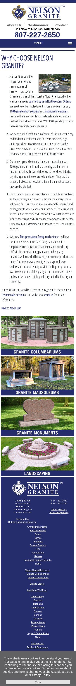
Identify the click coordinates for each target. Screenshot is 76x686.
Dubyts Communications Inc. (22, 522)
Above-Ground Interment (37, 570)
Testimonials (38, 25)
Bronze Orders (37, 584)
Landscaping (37, 596)
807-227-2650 (37, 35)
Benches (38, 600)
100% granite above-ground (24, 111)
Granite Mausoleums (38, 577)
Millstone (38, 618)
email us (48, 295)
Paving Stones (38, 622)
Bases (38, 534)
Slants (38, 563)
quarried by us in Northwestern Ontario (50, 101)
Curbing (38, 615)
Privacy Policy (40, 675)
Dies (38, 549)
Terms (54, 509)
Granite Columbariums (38, 574)
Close (38, 682)
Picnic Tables (38, 626)
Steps (38, 637)
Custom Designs (38, 545)
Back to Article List (11, 308)
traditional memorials (56, 111)
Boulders (38, 541)
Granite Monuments (37, 527)
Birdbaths (38, 604)
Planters (38, 629)
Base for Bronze (38, 530)
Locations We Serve (37, 590)
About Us (14, 25)
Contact (61, 25)
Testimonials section (12, 295)
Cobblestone (38, 607)
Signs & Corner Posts (38, 633)
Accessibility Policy (58, 512)
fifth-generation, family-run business (39, 237)
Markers (38, 556)
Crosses (38, 611)
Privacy (63, 509)
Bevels (38, 538)
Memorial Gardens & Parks (38, 560)
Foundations (38, 552)
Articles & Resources (37, 647)
